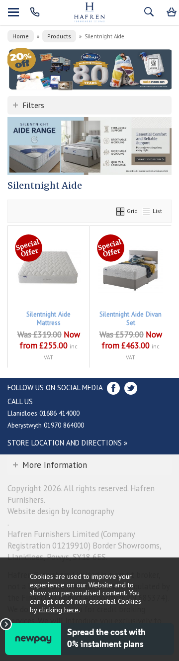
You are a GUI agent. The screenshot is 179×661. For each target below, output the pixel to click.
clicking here (59, 609)
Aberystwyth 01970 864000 (45, 425)
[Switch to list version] (146, 211)
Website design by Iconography (60, 511)
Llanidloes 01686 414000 (43, 413)
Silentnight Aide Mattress (48, 318)
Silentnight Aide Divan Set (130, 318)
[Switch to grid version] (120, 211)
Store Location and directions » (67, 442)
